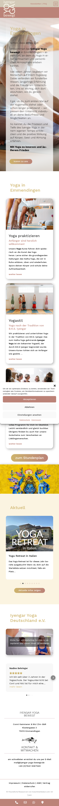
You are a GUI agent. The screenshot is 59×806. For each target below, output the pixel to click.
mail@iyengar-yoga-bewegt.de (29, 762)
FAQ (45, 4)
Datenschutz (24, 420)
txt (52, 792)
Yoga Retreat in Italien (23, 555)
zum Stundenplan (29, 458)
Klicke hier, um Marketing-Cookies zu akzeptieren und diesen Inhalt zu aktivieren (29, 641)
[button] (54, 385)
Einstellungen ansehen (29, 415)
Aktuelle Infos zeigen (29, 590)
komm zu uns (21, 161)
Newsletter (36, 4)
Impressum (36, 420)
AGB (39, 783)
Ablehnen (29, 407)
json (30, 795)
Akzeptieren (29, 399)
